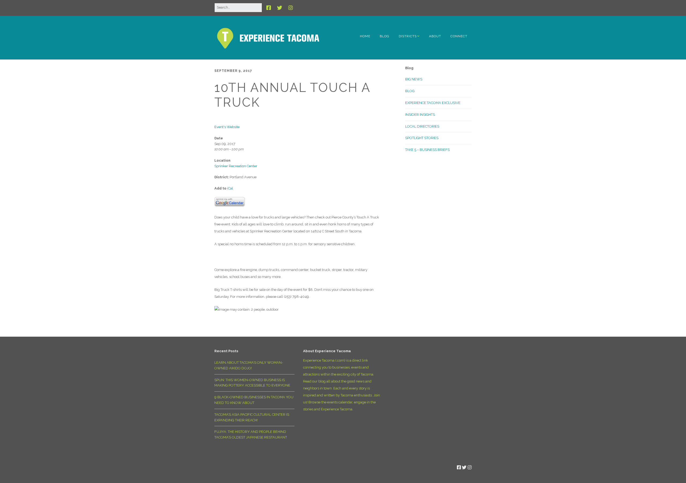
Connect (458, 36)
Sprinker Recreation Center (235, 166)
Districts (408, 36)
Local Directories (422, 126)
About (435, 36)
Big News (413, 79)
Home (365, 36)
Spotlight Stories (421, 138)
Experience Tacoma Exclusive (432, 103)
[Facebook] (270, 8)
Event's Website (227, 127)
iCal (230, 188)
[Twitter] (279, 8)
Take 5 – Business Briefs (427, 150)
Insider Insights (420, 115)
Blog (384, 36)
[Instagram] (291, 8)
